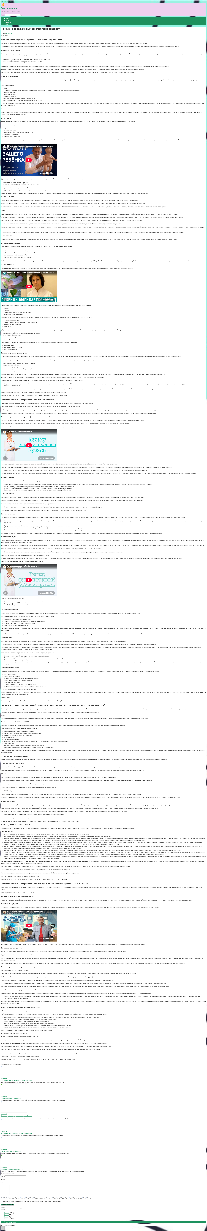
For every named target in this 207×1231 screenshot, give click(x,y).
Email (3, 1179)
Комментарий (5, 1195)
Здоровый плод (9, 8)
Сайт (2, 1183)
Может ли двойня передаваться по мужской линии (16, 1080)
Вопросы (7, 18)
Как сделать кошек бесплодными (11, 1098)
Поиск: (3, 15)
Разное (6, 24)
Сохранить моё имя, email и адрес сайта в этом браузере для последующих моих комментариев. (32, 1201)
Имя (2, 1176)
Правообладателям (10, 1222)
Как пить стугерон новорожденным (11, 1169)
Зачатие (6, 20)
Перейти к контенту (7, 1)
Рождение (7, 22)
